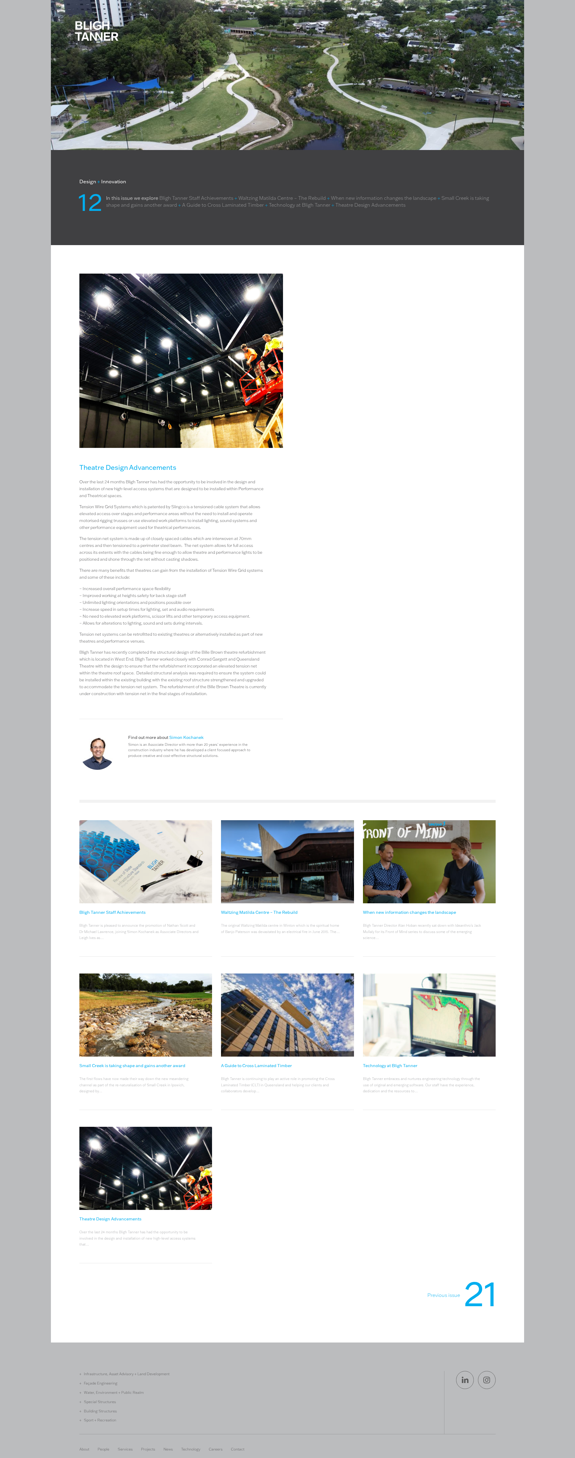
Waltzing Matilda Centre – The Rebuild (282, 198)
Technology (190, 1449)
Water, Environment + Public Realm (114, 1392)
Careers (216, 1449)
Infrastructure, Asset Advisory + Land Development (127, 1373)
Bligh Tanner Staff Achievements (196, 198)
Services (125, 1449)
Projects (148, 1449)
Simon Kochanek (186, 737)
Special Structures (100, 1401)
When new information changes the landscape (383, 198)
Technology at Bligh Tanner (299, 205)
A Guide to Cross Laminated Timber (223, 205)
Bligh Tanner (96, 31)
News (168, 1449)
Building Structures (100, 1410)
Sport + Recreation (100, 1420)
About (84, 1449)
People (103, 1449)
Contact (237, 1449)
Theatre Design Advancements (370, 205)
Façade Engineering (100, 1383)
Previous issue (461, 1297)
